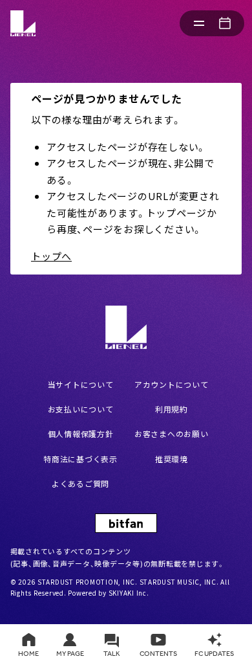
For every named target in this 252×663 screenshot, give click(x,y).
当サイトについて (81, 384)
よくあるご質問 (80, 483)
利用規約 (171, 408)
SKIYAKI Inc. (129, 593)
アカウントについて (171, 384)
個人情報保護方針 (81, 433)
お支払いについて (81, 408)
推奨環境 (171, 458)
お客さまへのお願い (171, 433)
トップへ (51, 256)
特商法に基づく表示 (80, 458)
